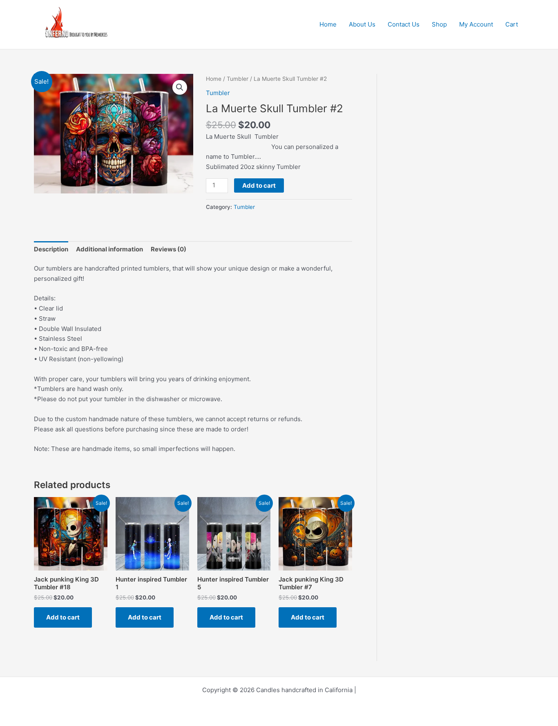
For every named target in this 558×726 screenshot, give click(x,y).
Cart (511, 24)
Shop (439, 24)
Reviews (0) (168, 249)
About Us (362, 24)
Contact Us (404, 24)
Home (328, 24)
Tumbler (237, 78)
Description (51, 249)
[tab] (51, 249)
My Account (476, 24)
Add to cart (259, 185)
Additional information (109, 249)
